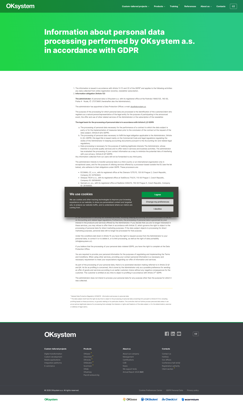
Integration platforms (53, 363)
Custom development (53, 357)
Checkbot (88, 357)
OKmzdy (87, 360)
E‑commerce (49, 366)
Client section (167, 369)
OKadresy (88, 372)
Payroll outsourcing (91, 375)
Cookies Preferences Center (150, 390)
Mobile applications (52, 360)
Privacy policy (193, 390)
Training (174, 6)
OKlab (86, 369)
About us (205, 6)
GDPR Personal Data (174, 390)
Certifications (128, 360)
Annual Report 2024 (131, 372)
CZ (233, 6)
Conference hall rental (171, 363)
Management (128, 357)
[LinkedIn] (173, 335)
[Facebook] (167, 335)
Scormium (88, 366)
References (190, 6)
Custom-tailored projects (134, 6)
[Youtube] (179, 335)
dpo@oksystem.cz (138, 106)
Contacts (220, 6)
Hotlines (165, 357)
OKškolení (88, 363)
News (125, 366)
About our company (131, 354)
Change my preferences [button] (157, 202)
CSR (124, 363)
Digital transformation (53, 354)
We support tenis (130, 369)
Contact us (166, 354)
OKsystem (20, 6)
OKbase (87, 354)
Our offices (166, 360)
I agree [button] (157, 194)
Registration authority (171, 366)
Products (158, 6)
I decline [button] (158, 209)
